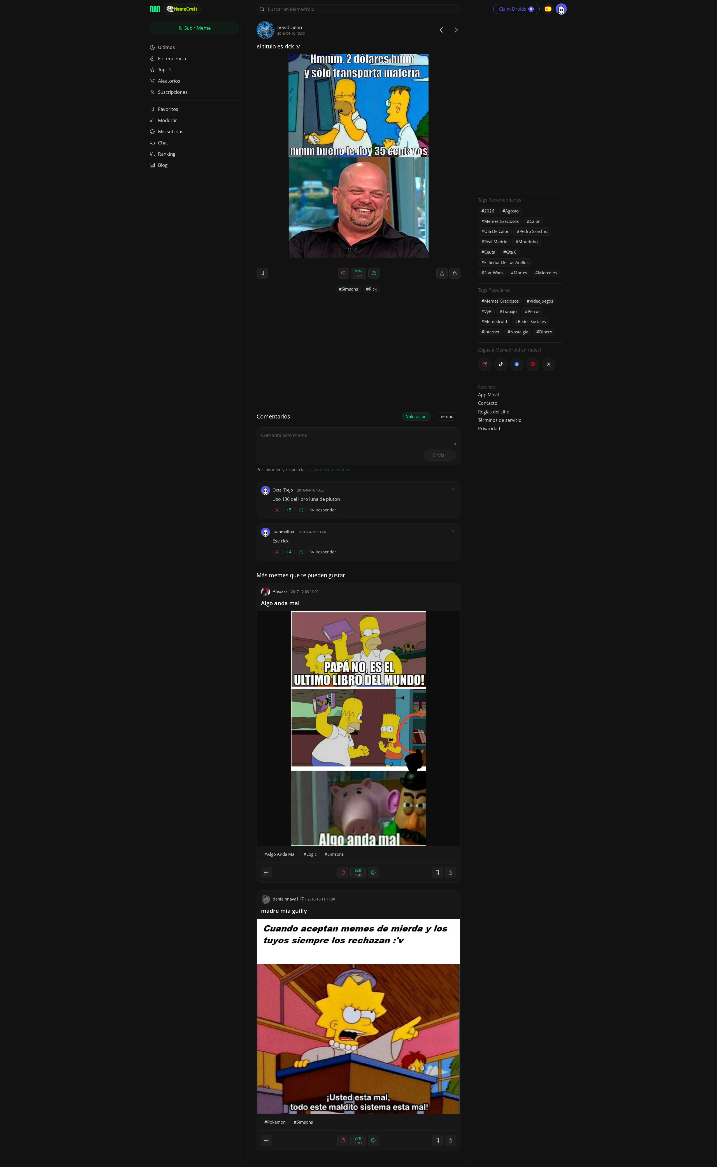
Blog (162, 165)
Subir (197, 28)
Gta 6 (511, 252)
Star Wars (493, 272)
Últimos (166, 47)
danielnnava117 (288, 899)
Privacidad (489, 428)
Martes (520, 272)
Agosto (512, 211)
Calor (535, 221)
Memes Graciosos (501, 221)
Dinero (545, 332)
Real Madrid (496, 241)
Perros (534, 311)
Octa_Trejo (282, 490)
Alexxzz (280, 591)
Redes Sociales (532, 321)
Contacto (487, 403)
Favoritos (168, 109)
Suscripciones (173, 92)
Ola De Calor (496, 231)
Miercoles (547, 272)
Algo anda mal (280, 603)
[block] (454, 273)
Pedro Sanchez (534, 231)
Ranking (166, 154)
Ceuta (489, 252)
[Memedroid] (155, 9)
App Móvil (488, 395)
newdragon (289, 27)
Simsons (350, 289)
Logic (311, 854)
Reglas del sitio (493, 412)
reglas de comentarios (329, 469)
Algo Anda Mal (281, 854)
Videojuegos (541, 301)
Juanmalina (283, 531)
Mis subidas (170, 131)
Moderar (167, 120)
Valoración (416, 416)
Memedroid (495, 321)
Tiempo (446, 416)
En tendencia (172, 58)
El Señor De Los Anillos (506, 262)
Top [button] (162, 69)
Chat (163, 142)
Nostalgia (519, 332)
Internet (491, 332)
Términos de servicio (500, 420)
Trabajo (509, 311)
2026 (489, 211)
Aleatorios (169, 81)
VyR (488, 311)
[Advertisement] (520, 105)
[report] (442, 273)
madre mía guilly (284, 911)
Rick (373, 289)
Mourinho (528, 241)
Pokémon (276, 1122)
